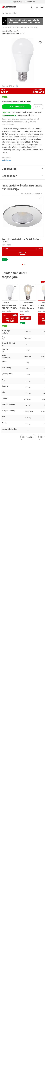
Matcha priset (25, 101)
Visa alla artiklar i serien (30, 194)
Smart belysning (31, 27)
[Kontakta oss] (32, 7)
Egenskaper (9, 176)
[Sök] (3, 13)
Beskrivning (9, 168)
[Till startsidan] (9, 7)
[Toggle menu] (41, 6)
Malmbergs (6, 160)
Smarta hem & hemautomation (14, 27)
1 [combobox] (36, 107)
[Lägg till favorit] (40, 42)
